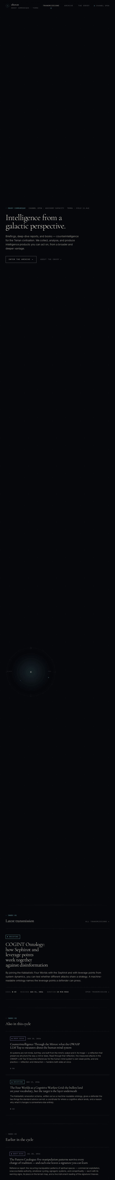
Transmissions (51, 6)
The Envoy (84, 6)
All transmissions (97, 921)
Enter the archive (21, 259)
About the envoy (51, 259)
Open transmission (97, 992)
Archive (68, 6)
